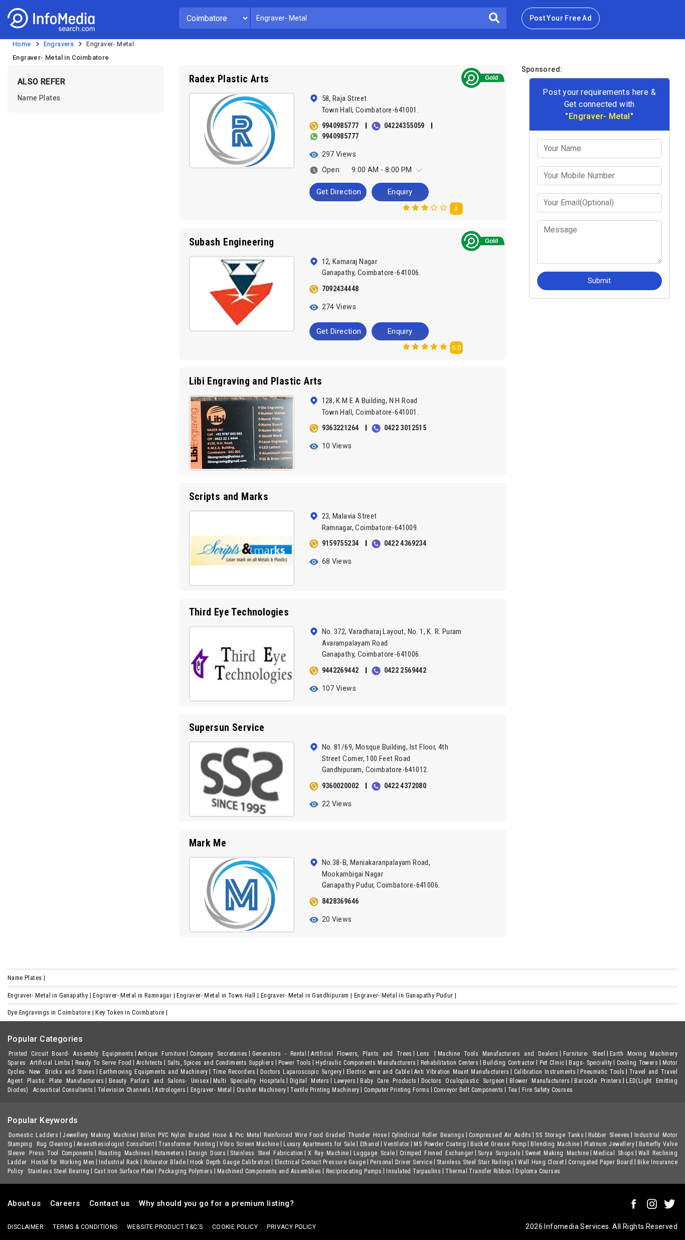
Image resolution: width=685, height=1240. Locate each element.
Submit (434, 203)
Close (384, 203)
